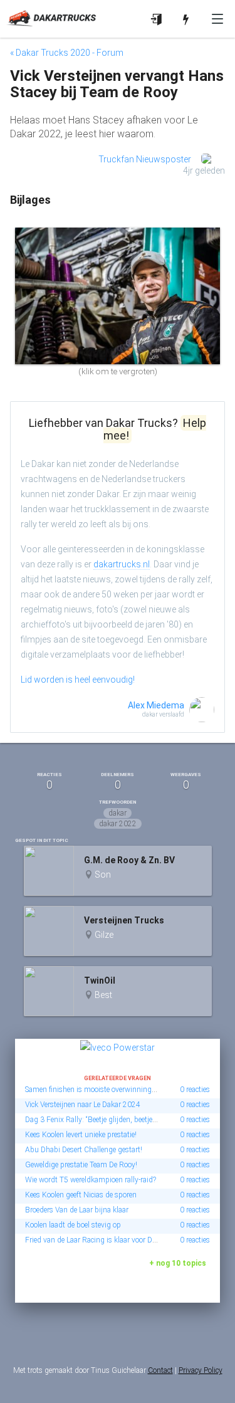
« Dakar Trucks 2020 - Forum (66, 53)
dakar (117, 813)
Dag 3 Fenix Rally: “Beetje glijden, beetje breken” (101, 1119)
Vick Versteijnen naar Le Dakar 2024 (82, 1104)
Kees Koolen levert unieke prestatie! (81, 1134)
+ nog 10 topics (177, 1263)
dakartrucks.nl (121, 564)
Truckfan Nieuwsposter (144, 159)
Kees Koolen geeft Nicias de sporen (81, 1194)
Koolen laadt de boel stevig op (73, 1225)
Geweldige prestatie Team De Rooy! (81, 1164)
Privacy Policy (200, 1370)
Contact (160, 1370)
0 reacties (195, 1089)
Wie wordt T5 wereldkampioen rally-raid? (90, 1179)
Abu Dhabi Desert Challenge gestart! (83, 1149)
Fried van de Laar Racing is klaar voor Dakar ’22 (101, 1240)
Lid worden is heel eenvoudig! (78, 680)
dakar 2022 (118, 823)
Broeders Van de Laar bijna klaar (76, 1210)
